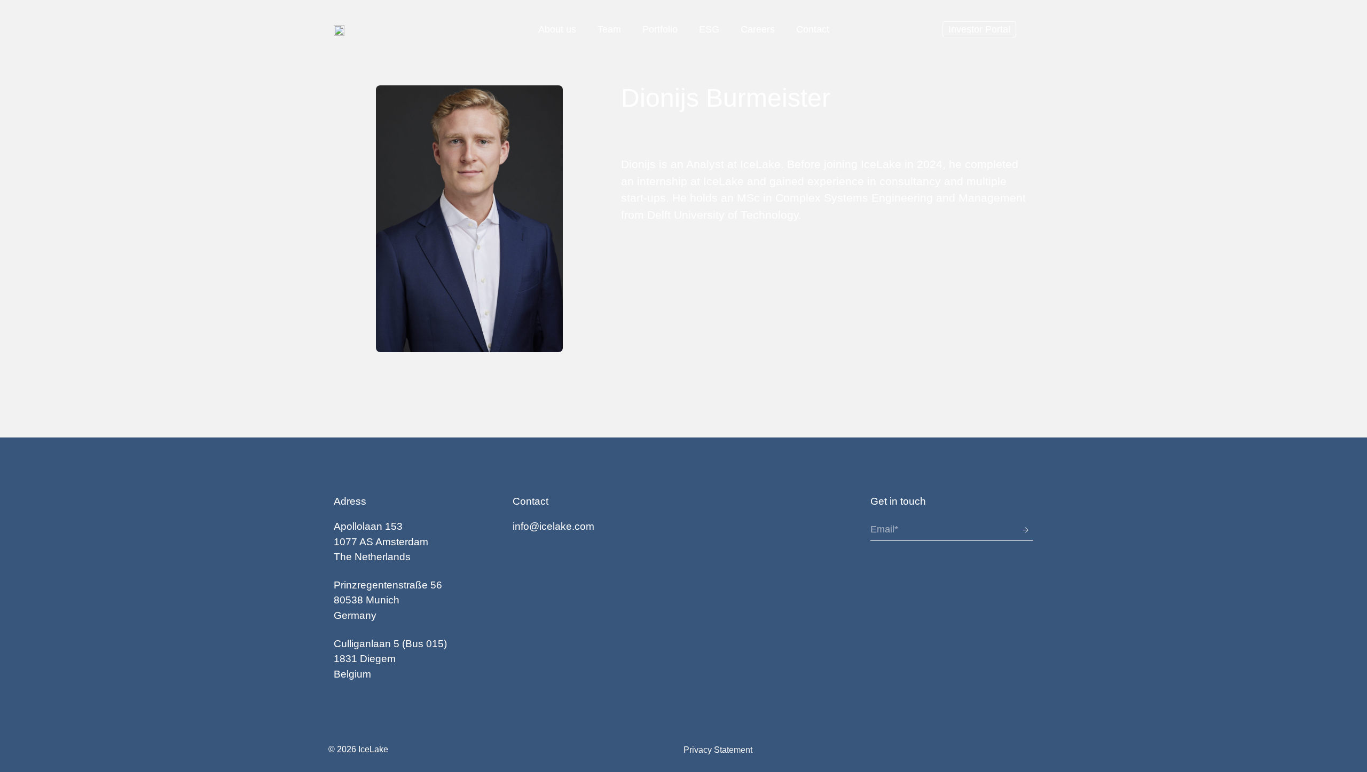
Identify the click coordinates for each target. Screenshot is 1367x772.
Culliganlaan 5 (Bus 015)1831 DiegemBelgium (390, 659)
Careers (758, 29)
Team (609, 29)
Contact (812, 29)
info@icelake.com (553, 526)
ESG (709, 29)
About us (557, 29)
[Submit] (1017, 529)
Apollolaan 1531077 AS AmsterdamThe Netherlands (381, 541)
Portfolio (660, 29)
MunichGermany (389, 600)
